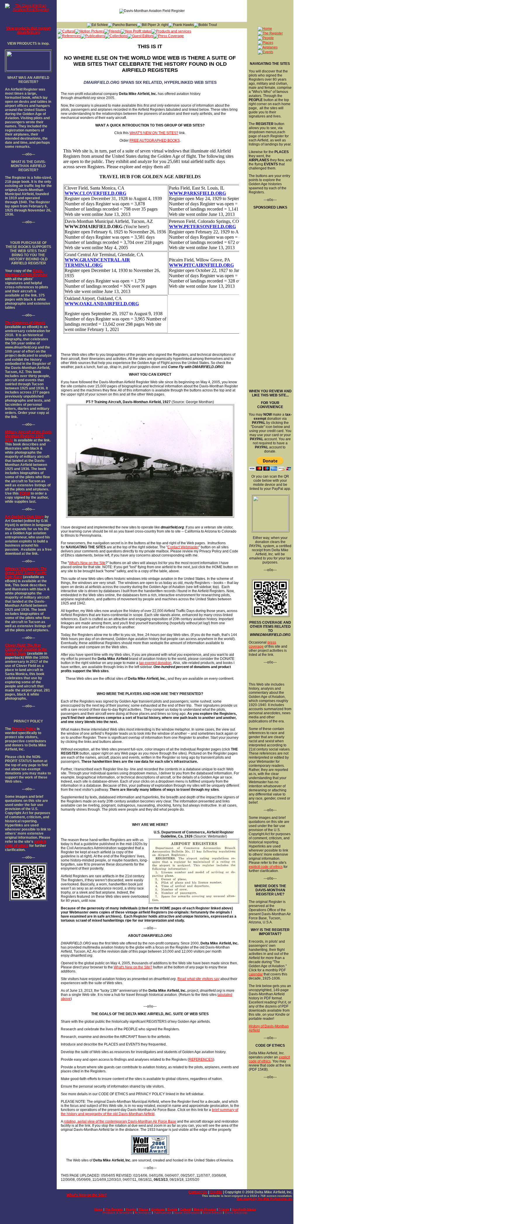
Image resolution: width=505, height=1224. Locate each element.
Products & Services (117, 1212)
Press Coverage (236, 1212)
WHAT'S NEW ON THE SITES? (153, 133)
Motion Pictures (205, 1209)
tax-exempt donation (155, 663)
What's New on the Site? (133, 967)
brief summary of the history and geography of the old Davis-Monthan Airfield (149, 1112)
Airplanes (158, 1209)
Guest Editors (212, 1212)
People (131, 1209)
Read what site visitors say (198, 979)
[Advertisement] (269, 297)
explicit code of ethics (25, 844)
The (8, 323)
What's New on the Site (87, 563)
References (143, 1212)
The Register (114, 1209)
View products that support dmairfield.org (28, 30)
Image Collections (187, 1212)
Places (143, 1209)
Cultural (185, 1209)
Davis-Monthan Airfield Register (26, 273)
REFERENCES (201, 1059)
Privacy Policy (24, 729)
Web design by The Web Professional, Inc (265, 1198)
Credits (216, 1192)
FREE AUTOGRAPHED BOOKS (154, 140)
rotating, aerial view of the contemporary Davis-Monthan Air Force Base (120, 1121)
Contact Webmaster (183, 547)
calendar (256, 974)
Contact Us (197, 1192)
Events (172, 1209)
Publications (163, 1212)
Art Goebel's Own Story (24, 517)
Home (98, 1209)
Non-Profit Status (244, 1209)
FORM (25, 493)
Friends (224, 1209)
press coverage (262, 644)
